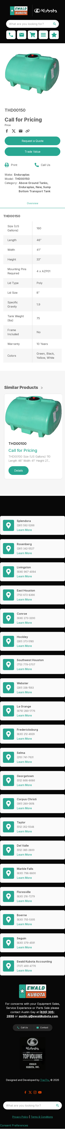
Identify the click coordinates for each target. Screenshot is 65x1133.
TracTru (44, 1079)
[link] (32, 34)
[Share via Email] (21, 131)
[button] (11, 34)
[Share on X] (14, 131)
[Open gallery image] (32, 72)
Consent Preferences (14, 1125)
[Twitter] (30, 1092)
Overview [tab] (32, 203)
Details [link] (18, 470)
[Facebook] (25, 1092)
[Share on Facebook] (7, 131)
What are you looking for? (26, 24)
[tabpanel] (32, 73)
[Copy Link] (27, 131)
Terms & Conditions (42, 1116)
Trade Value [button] (32, 151)
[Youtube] (40, 1092)
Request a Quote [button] (33, 141)
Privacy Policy (20, 1116)
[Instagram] (35, 1092)
